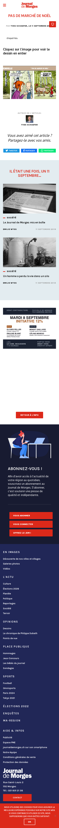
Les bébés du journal (14, 663)
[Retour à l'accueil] (17, 774)
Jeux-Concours (11, 658)
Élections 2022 (16, 706)
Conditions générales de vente (19, 757)
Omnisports (9, 688)
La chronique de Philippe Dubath (20, 633)
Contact (17, 797)
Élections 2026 (11, 588)
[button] (4, 5)
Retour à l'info (29, 415)
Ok (29, 822)
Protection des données (15, 762)
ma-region (12, 720)
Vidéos (6, 568)
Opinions (10, 621)
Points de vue (10, 638)
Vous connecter (23, 524)
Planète (7, 593)
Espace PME (9, 742)
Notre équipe (10, 752)
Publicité (7, 737)
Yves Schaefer (19, 26)
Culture (7, 583)
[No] (55, 815)
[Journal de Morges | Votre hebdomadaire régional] (29, 5)
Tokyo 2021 (9, 698)
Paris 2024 (9, 693)
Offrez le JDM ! (22, 533)
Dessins (7, 628)
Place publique (16, 646)
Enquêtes (11, 713)
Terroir (6, 613)
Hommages (9, 653)
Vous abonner (21, 515)
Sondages (8, 668)
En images (11, 552)
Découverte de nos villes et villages (22, 559)
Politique (7, 598)
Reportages (9, 603)
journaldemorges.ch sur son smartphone (25, 747)
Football (7, 683)
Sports (9, 676)
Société (7, 608)
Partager (49, 150)
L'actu (8, 577)
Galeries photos (11, 563)
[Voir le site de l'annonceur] (29, 328)
